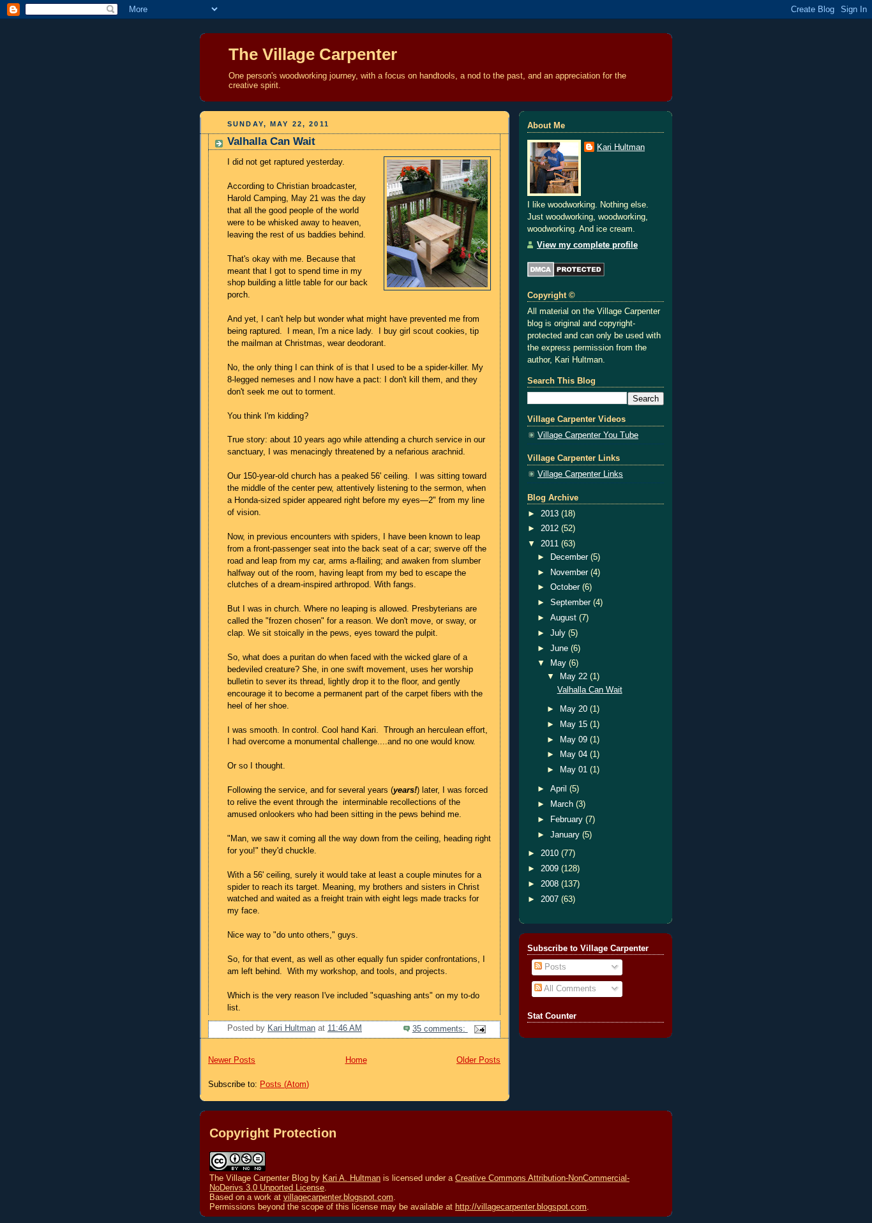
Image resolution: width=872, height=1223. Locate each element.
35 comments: (440, 1028)
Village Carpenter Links (580, 474)
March (563, 804)
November (570, 572)
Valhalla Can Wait (271, 141)
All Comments (569, 988)
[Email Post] (479, 1028)
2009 (551, 868)
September (571, 602)
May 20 (575, 709)
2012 (551, 528)
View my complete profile (587, 245)
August (564, 617)
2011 (551, 543)
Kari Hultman (621, 147)
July (559, 633)
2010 (551, 853)
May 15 (575, 724)
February (567, 819)
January (566, 834)
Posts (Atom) (284, 1084)
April (559, 788)
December (570, 557)
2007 (551, 899)
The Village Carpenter (313, 54)
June (560, 648)
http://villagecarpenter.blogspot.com (521, 1207)
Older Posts (478, 1060)
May (559, 663)
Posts (554, 967)
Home (356, 1060)
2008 (551, 884)
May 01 (575, 769)
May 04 (575, 754)
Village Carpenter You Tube (587, 435)
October (566, 587)
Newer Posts (231, 1060)
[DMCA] (566, 274)
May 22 (575, 676)
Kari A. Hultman (351, 1178)
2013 (551, 513)
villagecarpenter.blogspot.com (338, 1197)
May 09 (575, 739)
